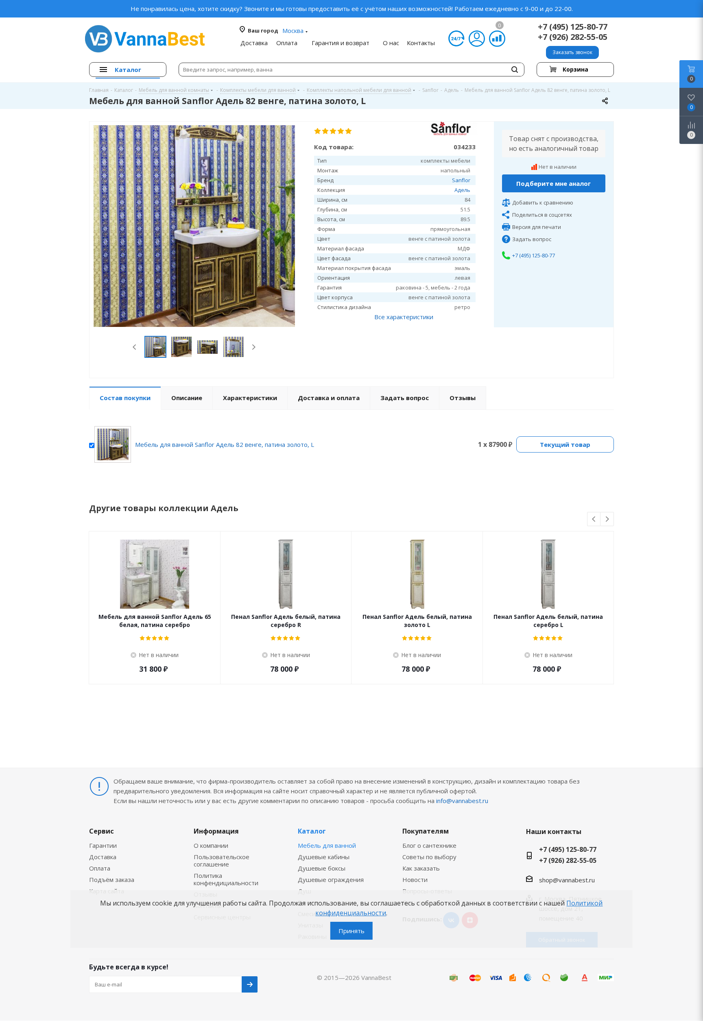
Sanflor (461, 180)
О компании (211, 845)
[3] (333, 131)
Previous (135, 347)
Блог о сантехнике (429, 845)
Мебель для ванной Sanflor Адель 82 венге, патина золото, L (224, 444)
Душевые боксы (321, 868)
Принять (351, 931)
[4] (341, 131)
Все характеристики (403, 317)
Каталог (312, 831)
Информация (216, 831)
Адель (462, 190)
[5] (349, 131)
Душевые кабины (323, 857)
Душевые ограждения (331, 879)
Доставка (102, 857)
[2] (326, 131)
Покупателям (425, 831)
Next (254, 347)
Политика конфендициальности (226, 879)
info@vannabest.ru (462, 801)
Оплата (99, 868)
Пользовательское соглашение (221, 860)
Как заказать (421, 868)
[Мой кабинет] (477, 38)
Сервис (101, 831)
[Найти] (514, 69)
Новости (415, 879)
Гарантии (103, 845)
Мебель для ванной (327, 845)
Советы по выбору (429, 857)
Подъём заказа (111, 879)
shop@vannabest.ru (567, 880)
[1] (318, 131)
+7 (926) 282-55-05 (572, 37)
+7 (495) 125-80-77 (572, 27)
